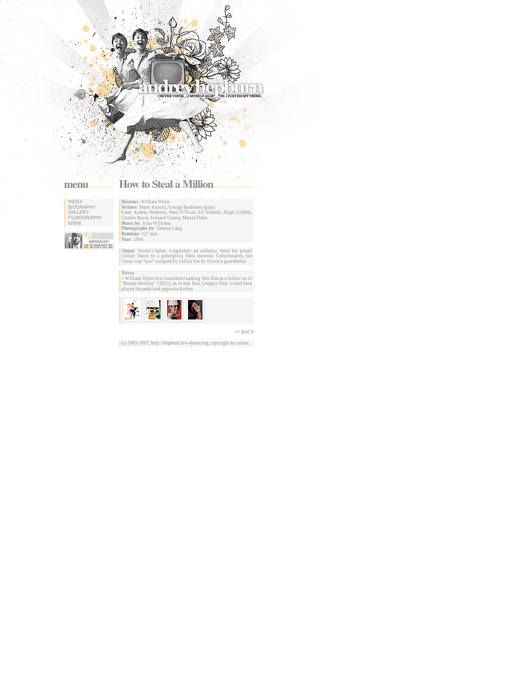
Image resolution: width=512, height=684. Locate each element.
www (74, 223)
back (248, 331)
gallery (77, 212)
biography (81, 207)
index (74, 201)
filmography (84, 217)
